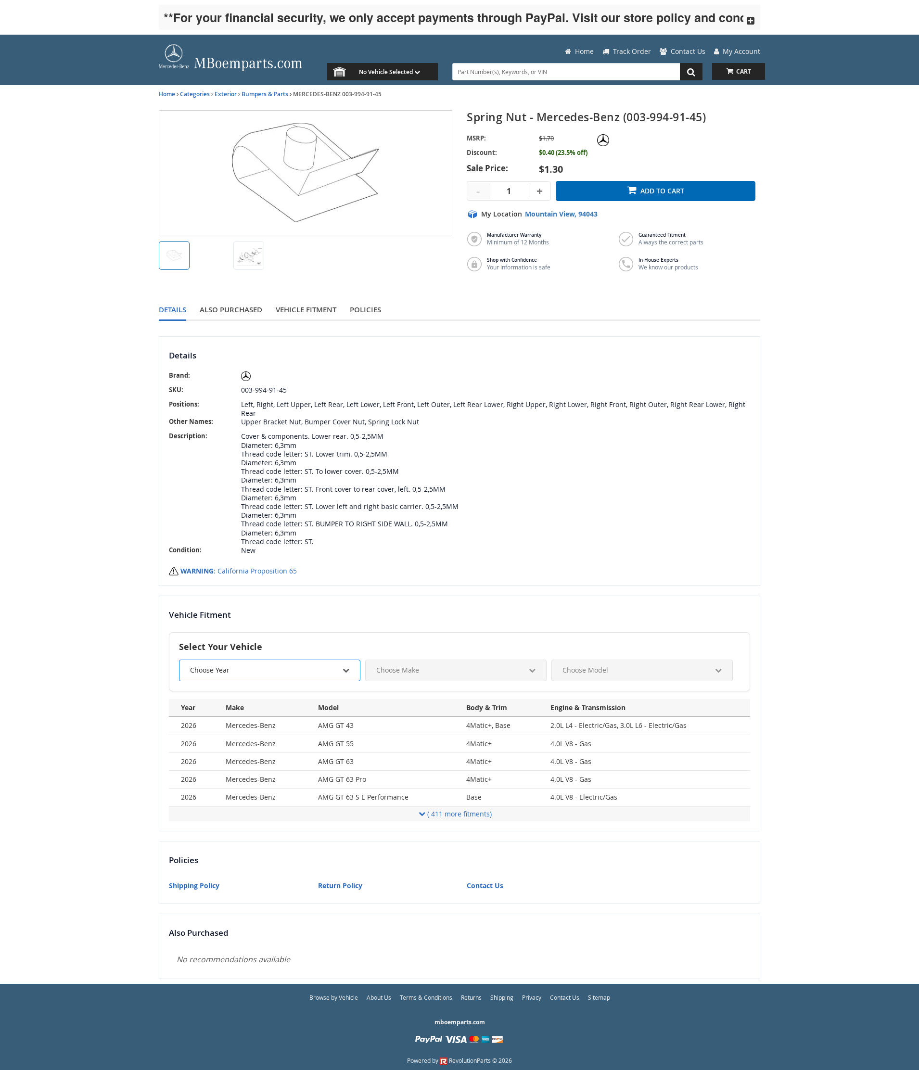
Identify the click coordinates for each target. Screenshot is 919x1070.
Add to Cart (662, 190)
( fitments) (459, 813)
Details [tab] (172, 310)
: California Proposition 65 (238, 570)
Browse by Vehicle (333, 997)
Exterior (226, 94)
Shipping (501, 997)
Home (167, 94)
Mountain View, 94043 (561, 214)
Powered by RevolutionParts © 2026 (459, 1060)
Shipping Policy (194, 885)
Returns (471, 997)
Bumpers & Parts (265, 94)
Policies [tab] (365, 310)
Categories (195, 94)
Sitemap (599, 997)
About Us (379, 997)
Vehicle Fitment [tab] (306, 310)
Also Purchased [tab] (231, 310)
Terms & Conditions (426, 997)
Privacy (531, 997)
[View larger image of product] (174, 255)
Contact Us (485, 885)
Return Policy (340, 885)
